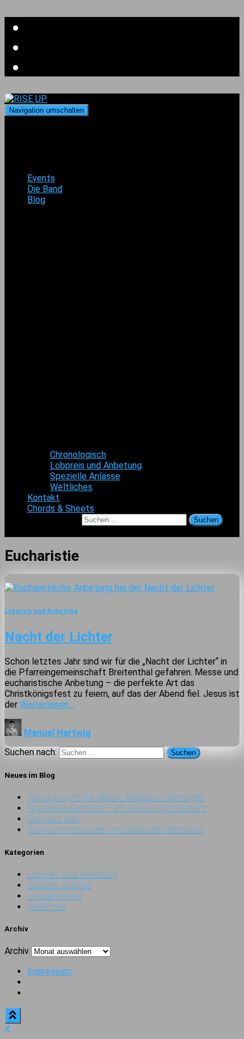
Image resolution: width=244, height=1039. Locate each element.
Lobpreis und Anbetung (96, 465)
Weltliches (71, 487)
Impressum (49, 971)
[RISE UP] (26, 98)
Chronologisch (78, 454)
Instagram (36, 985)
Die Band (44, 189)
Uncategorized (54, 896)
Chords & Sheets (60, 508)
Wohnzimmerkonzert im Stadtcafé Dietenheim (116, 829)
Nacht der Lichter (59, 637)
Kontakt (43, 497)
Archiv (17, 951)
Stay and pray (54, 819)
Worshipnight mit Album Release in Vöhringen (115, 797)
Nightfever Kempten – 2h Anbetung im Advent (117, 808)
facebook (36, 996)
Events (41, 178)
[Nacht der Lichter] (109, 587)
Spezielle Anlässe (85, 476)
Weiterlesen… (46, 704)
